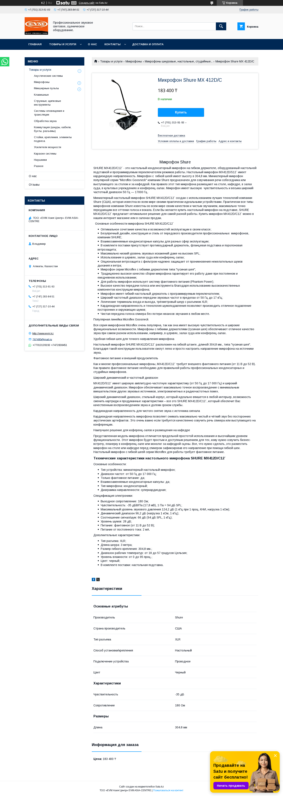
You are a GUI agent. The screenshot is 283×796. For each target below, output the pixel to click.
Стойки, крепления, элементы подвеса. (53, 139)
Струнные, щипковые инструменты (47, 102)
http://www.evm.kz (43, 333)
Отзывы (34, 184)
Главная (35, 44)
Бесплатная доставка (171, 135)
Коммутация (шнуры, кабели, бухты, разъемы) (52, 129)
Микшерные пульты (46, 88)
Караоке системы (45, 153)
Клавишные (41, 94)
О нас (92, 44)
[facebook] (93, 580)
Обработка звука (45, 121)
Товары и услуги (62, 44)
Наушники (40, 159)
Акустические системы (48, 75)
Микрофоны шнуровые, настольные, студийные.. (178, 61)
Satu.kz (159, 786)
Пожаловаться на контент (168, 790)
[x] (98, 580)
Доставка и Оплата (147, 44)
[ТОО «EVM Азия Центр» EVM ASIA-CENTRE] (36, 33)
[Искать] (221, 26)
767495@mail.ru (42, 339)
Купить (181, 112)
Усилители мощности (47, 147)
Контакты (112, 44)
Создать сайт (86, 2)
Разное (38, 166)
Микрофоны (134, 61)
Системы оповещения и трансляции (49, 112)
